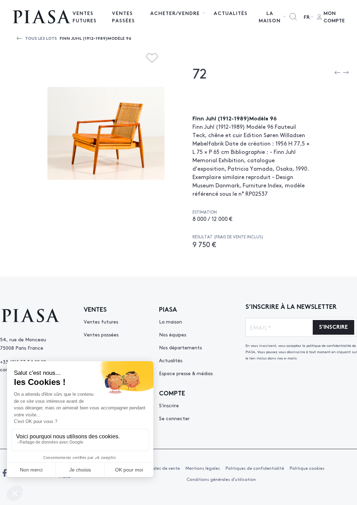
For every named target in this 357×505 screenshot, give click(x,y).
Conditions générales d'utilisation (221, 479)
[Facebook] (4, 472)
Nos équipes (172, 334)
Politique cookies (307, 468)
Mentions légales (202, 468)
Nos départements (180, 347)
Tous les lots (41, 38)
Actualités (231, 12)
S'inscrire (169, 405)
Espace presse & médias (186, 373)
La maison (170, 321)
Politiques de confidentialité (255, 468)
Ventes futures (85, 16)
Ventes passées (123, 16)
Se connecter (174, 418)
